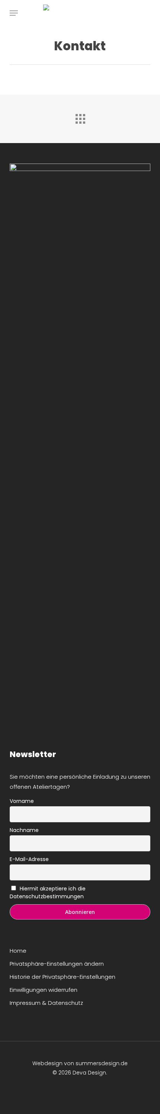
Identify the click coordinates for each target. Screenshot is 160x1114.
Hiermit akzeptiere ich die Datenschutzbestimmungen (48, 892)
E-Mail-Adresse (29, 859)
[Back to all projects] (80, 117)
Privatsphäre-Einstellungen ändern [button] (57, 964)
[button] (14, 13)
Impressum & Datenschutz (46, 1003)
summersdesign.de (102, 1063)
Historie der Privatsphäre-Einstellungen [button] (62, 977)
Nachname (24, 830)
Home (18, 951)
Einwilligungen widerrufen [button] (43, 990)
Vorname (22, 801)
